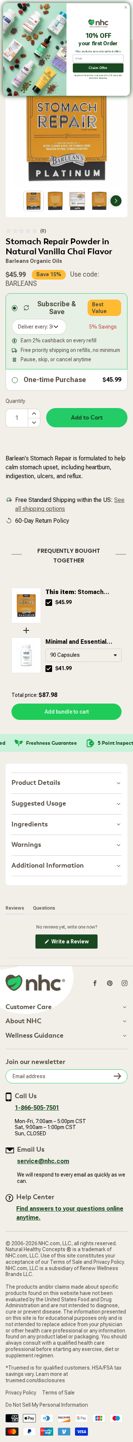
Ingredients (29, 824)
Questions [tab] (44, 908)
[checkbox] (48, 602)
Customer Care (29, 1007)
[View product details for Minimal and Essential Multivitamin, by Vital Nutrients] (26, 655)
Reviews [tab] (15, 908)
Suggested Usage (38, 803)
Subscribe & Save (56, 308)
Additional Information (47, 865)
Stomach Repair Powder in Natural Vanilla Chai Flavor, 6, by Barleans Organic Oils (80, 592)
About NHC (23, 1021)
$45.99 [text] (63, 602)
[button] (26, 231)
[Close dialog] (126, 7)
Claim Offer (98, 68)
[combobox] (83, 655)
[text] (66, 554)
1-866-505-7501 (37, 1107)
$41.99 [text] (63, 668)
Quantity (15, 401)
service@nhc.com (43, 1161)
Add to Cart (87, 417)
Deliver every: (33, 327)
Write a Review (74, 943)
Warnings (26, 845)
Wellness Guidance (35, 1036)
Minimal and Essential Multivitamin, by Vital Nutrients (75, 642)
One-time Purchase (55, 380)
